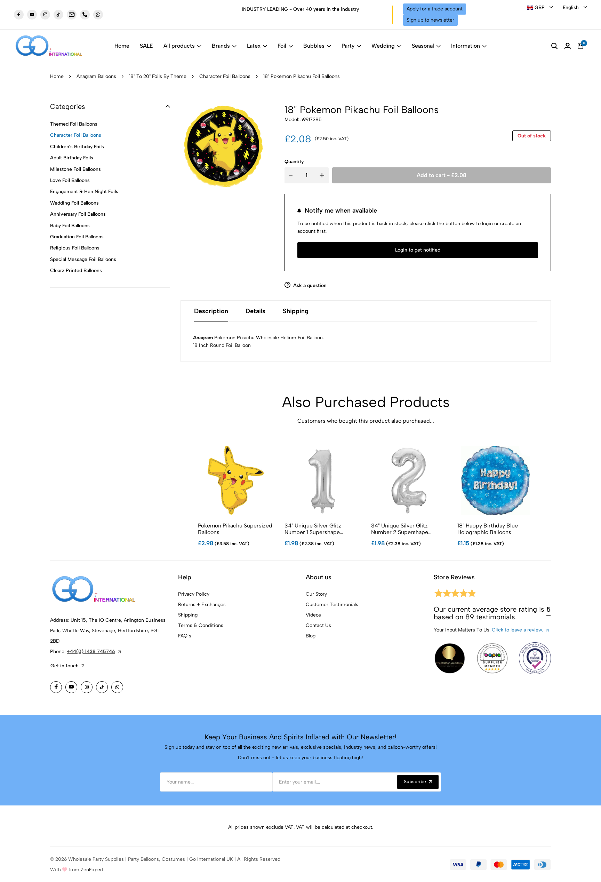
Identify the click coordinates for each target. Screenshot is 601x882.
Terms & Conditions (200, 625)
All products (179, 45)
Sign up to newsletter (430, 20)
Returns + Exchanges (202, 604)
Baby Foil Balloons (70, 226)
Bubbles (313, 45)
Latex (254, 45)
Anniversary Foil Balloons (78, 214)
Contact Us (318, 625)
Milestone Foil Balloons (75, 169)
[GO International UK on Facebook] (19, 14)
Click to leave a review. (517, 630)
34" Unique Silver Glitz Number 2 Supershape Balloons (399, 528)
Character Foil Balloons (224, 76)
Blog (310, 636)
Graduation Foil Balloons (77, 237)
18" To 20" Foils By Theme (157, 76)
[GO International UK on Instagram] (45, 14)
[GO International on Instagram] (87, 687)
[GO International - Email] (72, 14)
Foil (282, 45)
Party (348, 45)
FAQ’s (184, 636)
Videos (313, 615)
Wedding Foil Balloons (74, 203)
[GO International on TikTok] (102, 687)
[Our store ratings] (454, 594)
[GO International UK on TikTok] (58, 14)
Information (465, 45)
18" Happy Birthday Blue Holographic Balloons (487, 528)
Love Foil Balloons (70, 180)
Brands (221, 45)
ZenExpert (92, 870)
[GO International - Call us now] (85, 14)
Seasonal (423, 45)
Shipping (188, 615)
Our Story (316, 594)
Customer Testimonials (332, 604)
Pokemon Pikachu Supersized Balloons (235, 528)
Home (121, 45)
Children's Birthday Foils (77, 147)
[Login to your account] (567, 46)
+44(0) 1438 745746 (91, 651)
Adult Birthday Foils (71, 158)
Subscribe (415, 782)
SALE (146, 45)
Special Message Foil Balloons (83, 259)
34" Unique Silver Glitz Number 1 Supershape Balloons (313, 528)
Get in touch (64, 666)
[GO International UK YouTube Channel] (32, 14)
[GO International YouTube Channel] (71, 687)
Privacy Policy (193, 594)
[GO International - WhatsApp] (98, 14)
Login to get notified (417, 250)
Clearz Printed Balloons (76, 270)
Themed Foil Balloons (73, 124)
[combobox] (540, 7)
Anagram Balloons (96, 76)
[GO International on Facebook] (56, 687)
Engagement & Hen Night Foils (84, 191)
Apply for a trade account (435, 9)
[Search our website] (554, 46)
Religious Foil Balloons (74, 248)
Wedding (383, 45)
